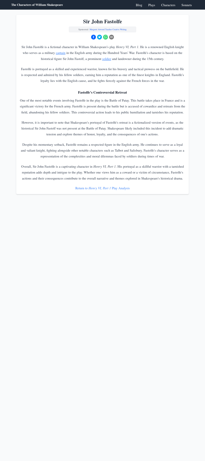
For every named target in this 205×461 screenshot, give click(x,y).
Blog (139, 5)
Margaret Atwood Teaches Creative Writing (108, 29)
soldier (106, 58)
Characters (168, 5)
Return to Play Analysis (102, 188)
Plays (151, 5)
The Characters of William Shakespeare (37, 5)
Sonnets (186, 5)
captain (60, 52)
